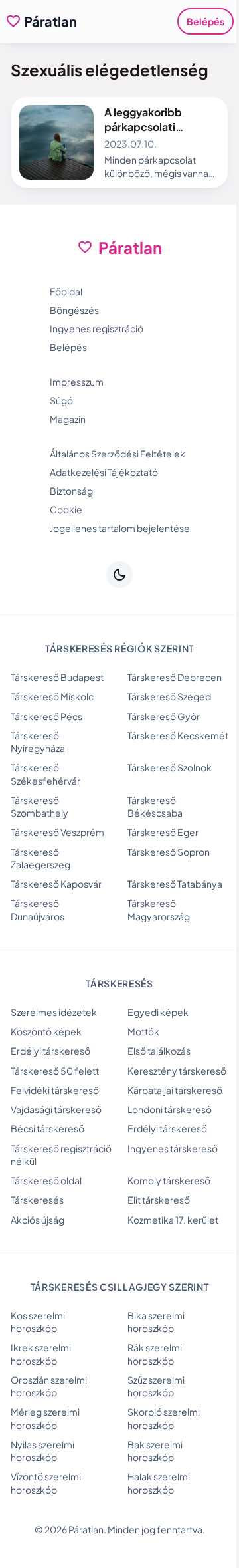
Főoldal (66, 291)
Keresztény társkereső (176, 1071)
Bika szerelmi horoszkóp (156, 1321)
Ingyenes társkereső (172, 1148)
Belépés (205, 21)
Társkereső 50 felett (55, 1071)
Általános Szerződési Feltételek (117, 453)
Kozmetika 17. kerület (172, 1220)
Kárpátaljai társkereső (174, 1090)
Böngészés (74, 310)
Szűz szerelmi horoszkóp (156, 1386)
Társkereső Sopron (168, 852)
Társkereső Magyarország (158, 909)
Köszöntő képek (46, 1031)
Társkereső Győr (163, 716)
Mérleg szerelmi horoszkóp (45, 1418)
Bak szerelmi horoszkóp (155, 1450)
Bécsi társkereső (47, 1128)
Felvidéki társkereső (55, 1090)
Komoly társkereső (168, 1180)
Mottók (143, 1031)
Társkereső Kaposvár (56, 884)
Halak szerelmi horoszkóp (158, 1482)
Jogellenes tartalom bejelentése (120, 528)
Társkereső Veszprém (57, 832)
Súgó (61, 400)
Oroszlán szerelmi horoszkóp (49, 1386)
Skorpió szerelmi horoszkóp (163, 1418)
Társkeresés (37, 1200)
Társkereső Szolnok (169, 767)
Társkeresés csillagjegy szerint (120, 1287)
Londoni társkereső (169, 1109)
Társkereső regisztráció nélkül (61, 1154)
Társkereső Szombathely (39, 806)
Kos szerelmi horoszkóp (38, 1321)
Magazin (68, 419)
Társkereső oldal (46, 1180)
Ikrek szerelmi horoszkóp (41, 1353)
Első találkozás (159, 1051)
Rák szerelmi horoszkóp (154, 1353)
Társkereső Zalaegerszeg (40, 858)
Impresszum (77, 382)
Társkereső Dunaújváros (37, 909)
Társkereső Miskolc (52, 696)
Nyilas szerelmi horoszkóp (42, 1450)
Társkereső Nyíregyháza (38, 741)
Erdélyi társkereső (50, 1051)
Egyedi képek (158, 1012)
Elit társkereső (158, 1200)
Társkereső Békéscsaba (155, 806)
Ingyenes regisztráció (96, 328)
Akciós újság (37, 1220)
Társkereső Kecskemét (177, 735)
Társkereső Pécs (46, 716)
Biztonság (71, 491)
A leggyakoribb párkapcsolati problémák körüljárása (161, 126)
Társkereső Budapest (57, 677)
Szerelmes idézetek (54, 1012)
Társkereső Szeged (169, 696)
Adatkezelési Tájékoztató (104, 472)
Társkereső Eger (163, 832)
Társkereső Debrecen (174, 677)
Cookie (66, 509)
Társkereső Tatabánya (174, 884)
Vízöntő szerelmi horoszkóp (46, 1482)
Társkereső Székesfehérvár (45, 773)
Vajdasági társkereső (56, 1109)
